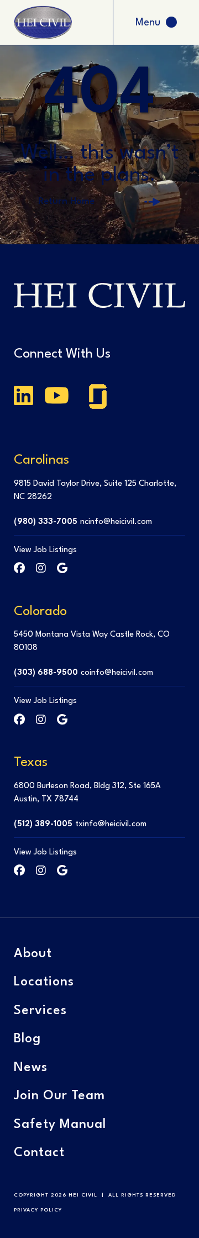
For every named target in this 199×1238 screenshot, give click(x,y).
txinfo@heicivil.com (110, 824)
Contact (39, 1153)
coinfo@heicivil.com (117, 673)
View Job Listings (45, 550)
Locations (44, 982)
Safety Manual (60, 1124)
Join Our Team (59, 1096)
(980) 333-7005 (45, 522)
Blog (27, 1039)
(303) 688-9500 (46, 673)
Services (40, 1010)
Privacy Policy (38, 1210)
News (31, 1067)
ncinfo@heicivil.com (116, 522)
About (33, 954)
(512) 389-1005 (43, 824)
